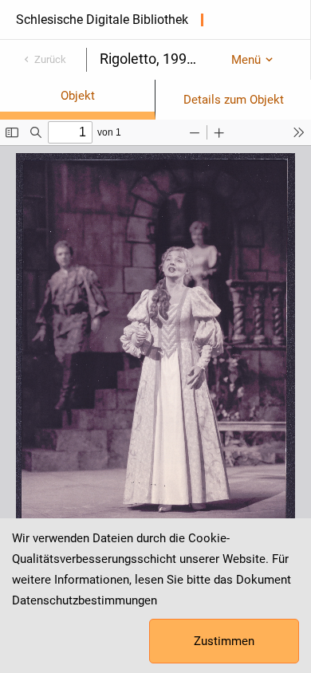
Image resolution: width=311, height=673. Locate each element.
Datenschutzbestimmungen (84, 600)
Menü (246, 60)
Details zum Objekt (233, 99)
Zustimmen (224, 641)
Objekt (78, 96)
